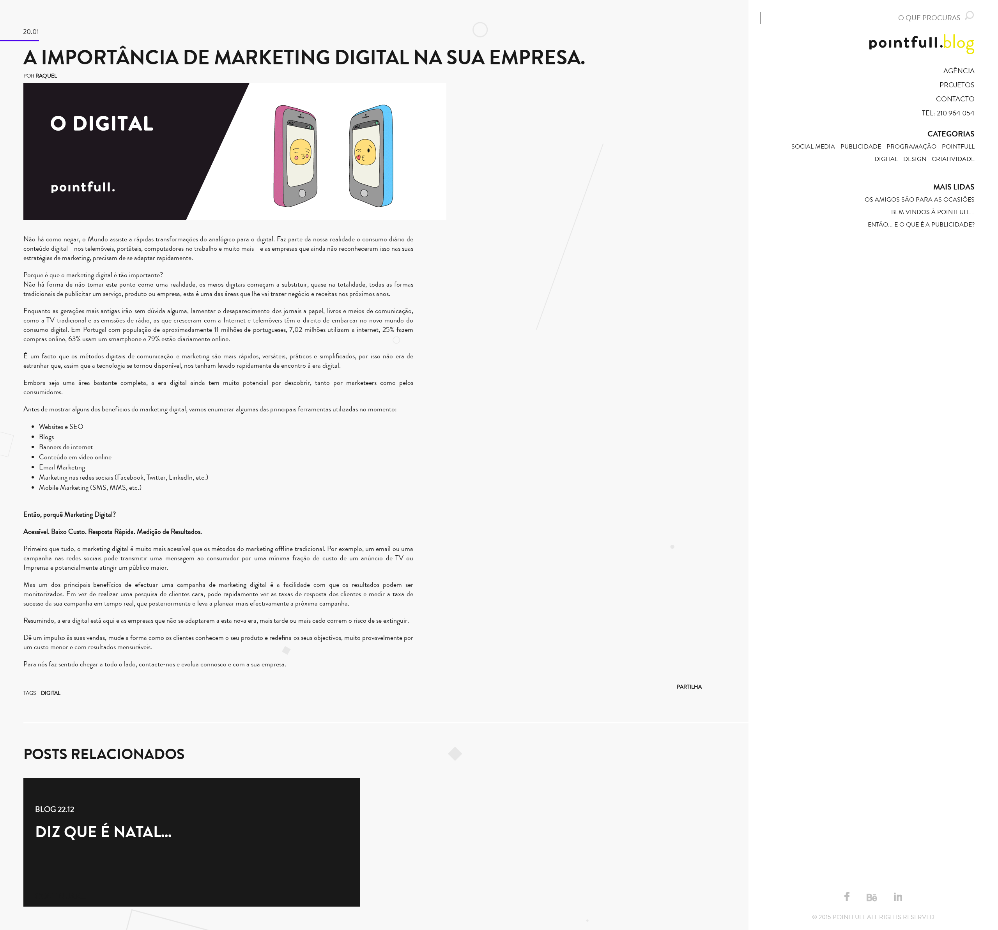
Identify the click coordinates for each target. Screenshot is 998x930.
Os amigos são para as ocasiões (920, 199)
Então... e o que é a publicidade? (921, 224)
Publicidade (861, 146)
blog (959, 42)
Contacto (955, 99)
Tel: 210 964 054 (948, 113)
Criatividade (953, 159)
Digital (50, 693)
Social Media (813, 146)
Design (914, 159)
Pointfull (958, 146)
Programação (911, 146)
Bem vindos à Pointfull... (933, 212)
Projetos (957, 85)
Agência (959, 71)
